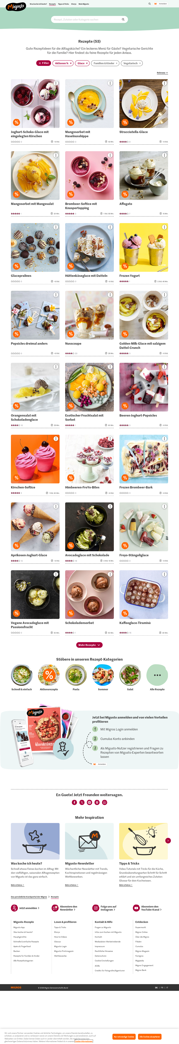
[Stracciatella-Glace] (143, 112)
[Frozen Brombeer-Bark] (143, 466)
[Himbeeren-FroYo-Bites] (89, 466)
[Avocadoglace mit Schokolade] (89, 533)
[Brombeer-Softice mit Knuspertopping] (89, 184)
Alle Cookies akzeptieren (150, 1036)
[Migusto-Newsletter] (89, 855)
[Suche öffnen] (149, 4)
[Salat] (130, 677)
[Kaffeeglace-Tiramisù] (143, 603)
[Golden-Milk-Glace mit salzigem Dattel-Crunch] (143, 324)
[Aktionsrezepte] (49, 677)
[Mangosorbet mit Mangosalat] (35, 184)
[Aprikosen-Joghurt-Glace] (35, 533)
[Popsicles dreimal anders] (35, 324)
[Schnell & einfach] (21, 677)
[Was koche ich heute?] (35, 855)
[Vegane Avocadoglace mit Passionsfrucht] (35, 603)
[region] (89, 1036)
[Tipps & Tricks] (143, 855)
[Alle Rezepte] (157, 677)
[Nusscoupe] (89, 324)
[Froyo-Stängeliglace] (143, 533)
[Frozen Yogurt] (143, 254)
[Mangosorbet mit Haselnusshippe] (89, 112)
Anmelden (163, 4)
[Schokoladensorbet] (89, 603)
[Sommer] (103, 677)
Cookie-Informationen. (84, 1041)
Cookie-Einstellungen (104, 960)
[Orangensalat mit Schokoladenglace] (35, 396)
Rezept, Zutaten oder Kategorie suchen (89, 19)
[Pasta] (76, 677)
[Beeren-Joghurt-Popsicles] (143, 396)
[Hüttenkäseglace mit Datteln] (89, 254)
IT (167, 987)
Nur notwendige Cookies (124, 1036)
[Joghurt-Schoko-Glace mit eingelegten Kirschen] (35, 112)
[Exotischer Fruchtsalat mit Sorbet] (89, 396)
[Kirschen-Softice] (35, 466)
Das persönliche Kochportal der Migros (29, 897)
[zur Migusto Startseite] (16, 4)
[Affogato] (143, 184)
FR (162, 987)
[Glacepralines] (35, 254)
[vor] (168, 840)
